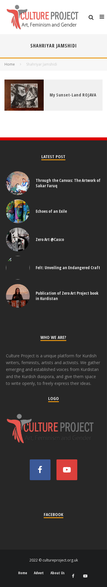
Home (22, 573)
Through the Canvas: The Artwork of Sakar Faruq (68, 182)
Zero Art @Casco (50, 239)
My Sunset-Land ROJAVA (73, 95)
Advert (39, 573)
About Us (57, 573)
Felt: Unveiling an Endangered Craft (68, 267)
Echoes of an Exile (51, 211)
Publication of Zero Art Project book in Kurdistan (67, 295)
